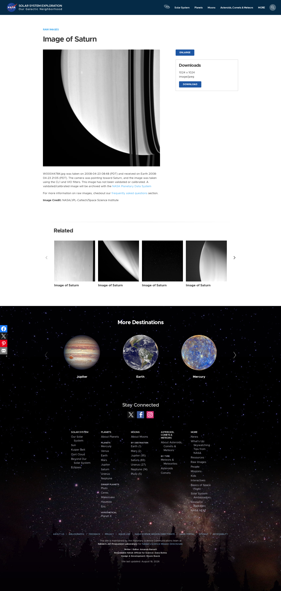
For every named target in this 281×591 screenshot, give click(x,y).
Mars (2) (136, 451)
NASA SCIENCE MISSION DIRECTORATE (155, 534)
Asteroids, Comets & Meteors (167, 435)
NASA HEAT (198, 510)
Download (190, 84)
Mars (104, 460)
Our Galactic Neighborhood (40, 9)
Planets (106, 432)
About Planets (110, 436)
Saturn (105, 469)
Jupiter (82, 376)
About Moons (139, 436)
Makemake (108, 497)
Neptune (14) (139, 469)
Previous (46, 258)
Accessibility (220, 534)
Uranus (105, 474)
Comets (166, 473)
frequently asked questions (129, 193)
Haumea (106, 502)
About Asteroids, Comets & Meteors (171, 446)
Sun (73, 445)
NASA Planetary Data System (131, 186)
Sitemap (203, 534)
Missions (196, 471)
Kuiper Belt (78, 449)
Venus (105, 451)
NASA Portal (187, 534)
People (195, 467)
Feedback (94, 534)
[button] (262, 8)
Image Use (124, 534)
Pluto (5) (136, 474)
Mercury (199, 376)
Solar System (79, 432)
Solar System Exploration (40, 4)
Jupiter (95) (138, 455)
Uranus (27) (138, 464)
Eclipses (76, 467)
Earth (140, 376)
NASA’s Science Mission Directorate (162, 544)
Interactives (198, 480)
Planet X (106, 516)
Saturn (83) (138, 460)
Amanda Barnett (148, 549)
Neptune (106, 478)
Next (234, 258)
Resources (197, 457)
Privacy (109, 534)
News (194, 436)
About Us (58, 534)
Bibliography (76, 534)
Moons (135, 432)
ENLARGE (185, 52)
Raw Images (51, 29)
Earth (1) (136, 446)
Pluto (104, 488)
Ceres (104, 492)
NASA (12, 7)
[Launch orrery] (167, 8)
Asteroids (167, 468)
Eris (103, 506)
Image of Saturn (66, 285)
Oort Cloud (78, 454)
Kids (193, 476)
